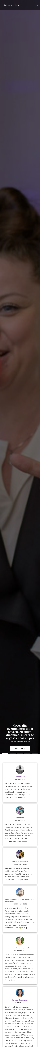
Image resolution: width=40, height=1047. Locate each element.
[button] (5, 753)
